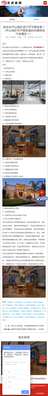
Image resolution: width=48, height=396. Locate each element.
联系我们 (40, 393)
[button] (43, 358)
